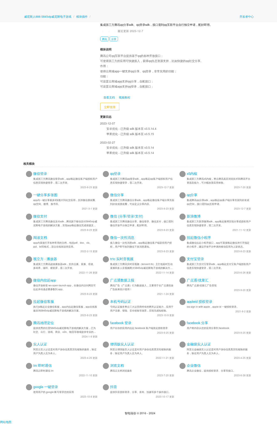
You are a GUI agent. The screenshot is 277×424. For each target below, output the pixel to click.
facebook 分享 (197, 322)
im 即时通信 (42, 365)
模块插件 (82, 16)
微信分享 (117, 194)
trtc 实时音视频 (121, 258)
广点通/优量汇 (197, 280)
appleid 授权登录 (199, 301)
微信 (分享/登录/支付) (126, 216)
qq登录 (115, 173)
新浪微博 (194, 216)
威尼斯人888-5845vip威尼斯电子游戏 (47, 16)
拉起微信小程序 (199, 237)
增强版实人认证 (122, 344)
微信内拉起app (44, 280)
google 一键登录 (45, 386)
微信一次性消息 (122, 237)
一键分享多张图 (45, 194)
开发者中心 (246, 16)
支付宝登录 (195, 258)
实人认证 (40, 344)
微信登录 (40, 173)
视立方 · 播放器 (45, 258)
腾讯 (104, 39)
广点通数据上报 (122, 280)
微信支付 (40, 216)
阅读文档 (40, 237)
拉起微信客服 (43, 301)
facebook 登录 (120, 322)
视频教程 (124, 97)
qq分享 (192, 194)
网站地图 (5, 422)
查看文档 (109, 97)
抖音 (113, 386)
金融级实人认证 (199, 344)
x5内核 (192, 173)
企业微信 (194, 365)
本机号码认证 (120, 301)
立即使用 (109, 107)
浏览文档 (117, 365)
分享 (113, 39)
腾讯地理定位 (43, 322)
